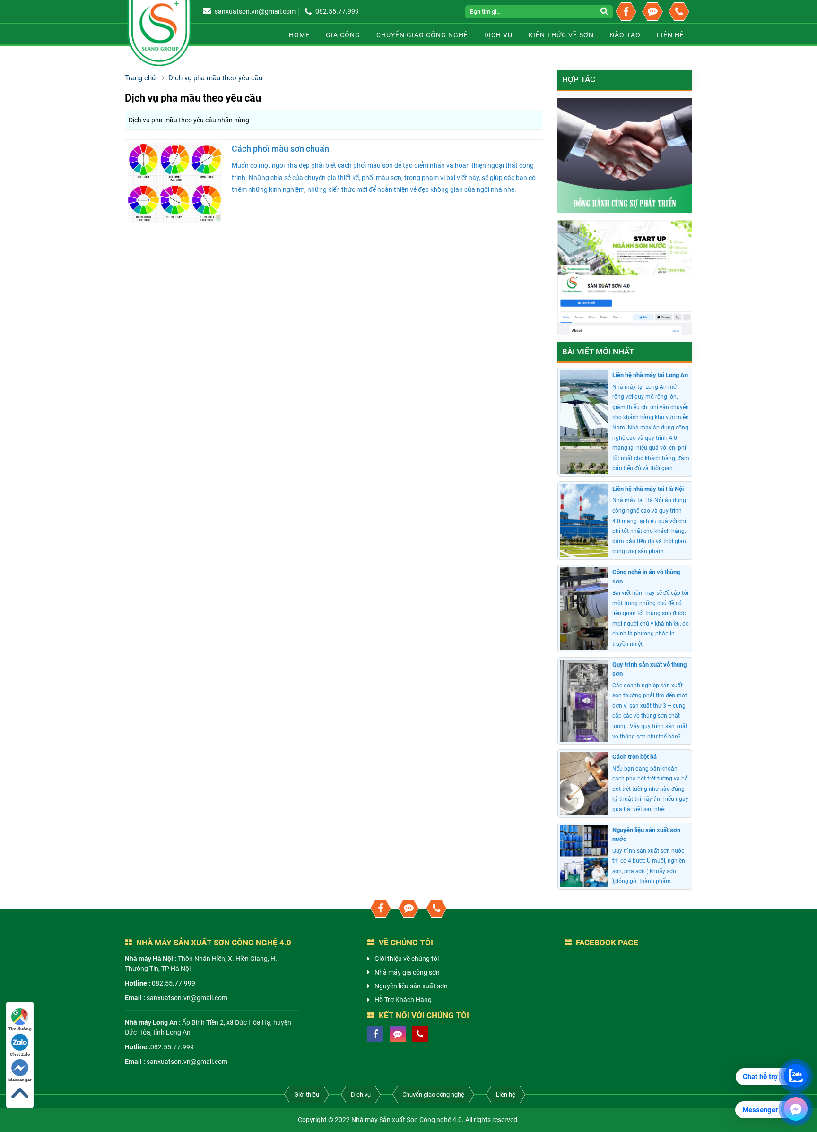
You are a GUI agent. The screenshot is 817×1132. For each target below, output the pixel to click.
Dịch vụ (498, 35)
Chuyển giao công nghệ (422, 35)
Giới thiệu (306, 1094)
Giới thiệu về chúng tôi (406, 958)
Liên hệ (505, 1094)
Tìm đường (20, 1028)
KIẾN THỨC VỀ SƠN (561, 35)
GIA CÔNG (343, 35)
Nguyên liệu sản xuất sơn (411, 986)
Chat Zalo (20, 1054)
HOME (299, 35)
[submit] (605, 11)
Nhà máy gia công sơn (407, 972)
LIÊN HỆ (670, 35)
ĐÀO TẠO (625, 35)
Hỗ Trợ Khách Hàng (403, 999)
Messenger (20, 1079)
